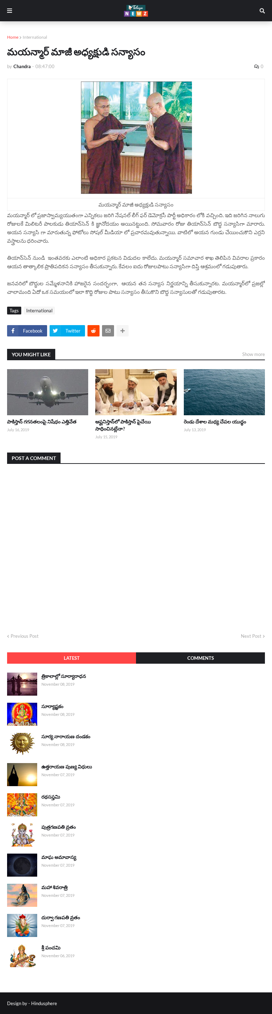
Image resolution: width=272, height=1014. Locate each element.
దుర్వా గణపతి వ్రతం (60, 917)
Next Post (251, 636)
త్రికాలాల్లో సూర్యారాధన (63, 676)
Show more (253, 354)
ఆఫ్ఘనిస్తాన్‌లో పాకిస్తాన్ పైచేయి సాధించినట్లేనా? (123, 425)
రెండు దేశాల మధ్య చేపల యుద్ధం (215, 421)
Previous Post (25, 636)
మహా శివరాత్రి (54, 887)
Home (12, 37)
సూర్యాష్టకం (52, 706)
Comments (200, 658)
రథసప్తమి (50, 797)
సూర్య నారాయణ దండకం (65, 736)
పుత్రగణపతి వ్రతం (58, 827)
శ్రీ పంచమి (51, 947)
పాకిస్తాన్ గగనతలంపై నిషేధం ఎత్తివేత (41, 421)
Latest (72, 658)
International (35, 37)
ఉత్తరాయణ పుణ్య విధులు (66, 766)
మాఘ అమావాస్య (58, 857)
